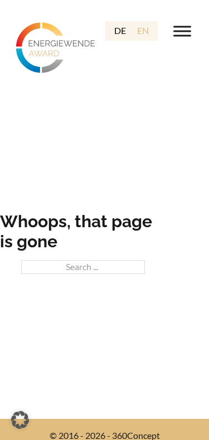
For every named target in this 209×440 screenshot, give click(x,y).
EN (143, 30)
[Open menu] (182, 31)
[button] (20, 420)
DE (120, 30)
